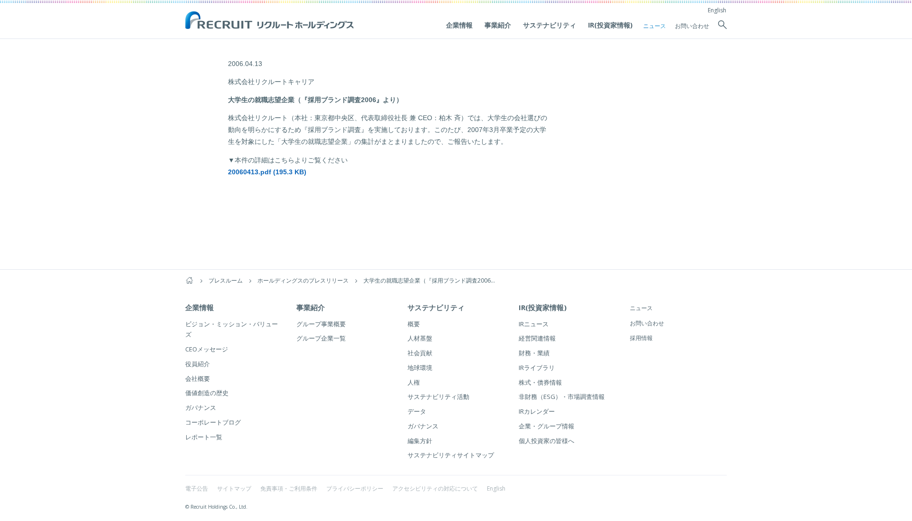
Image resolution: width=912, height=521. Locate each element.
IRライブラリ (537, 367)
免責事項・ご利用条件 (288, 488)
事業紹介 (497, 24)
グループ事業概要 (321, 324)
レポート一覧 (203, 437)
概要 (414, 324)
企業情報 (459, 24)
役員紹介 (197, 364)
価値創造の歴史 (206, 392)
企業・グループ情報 (546, 426)
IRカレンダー (537, 411)
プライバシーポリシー (354, 488)
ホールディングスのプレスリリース (303, 280)
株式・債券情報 (540, 382)
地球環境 (420, 367)
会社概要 (197, 378)
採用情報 (641, 338)
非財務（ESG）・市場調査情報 (562, 396)
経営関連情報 (537, 338)
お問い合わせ (692, 26)
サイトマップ (234, 488)
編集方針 (420, 440)
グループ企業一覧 (321, 338)
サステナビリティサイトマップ (451, 455)
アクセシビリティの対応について (435, 488)
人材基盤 (420, 338)
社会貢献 (420, 353)
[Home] (189, 280)
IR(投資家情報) (610, 24)
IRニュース (534, 324)
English (717, 10)
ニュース (654, 26)
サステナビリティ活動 (438, 396)
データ (417, 411)
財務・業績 (534, 353)
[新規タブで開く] (230, 190)
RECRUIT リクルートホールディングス (270, 20)
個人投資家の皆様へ (546, 440)
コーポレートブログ (213, 422)
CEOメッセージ (206, 349)
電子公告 (196, 488)
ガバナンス (200, 407)
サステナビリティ (549, 24)
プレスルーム (226, 280)
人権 (414, 382)
